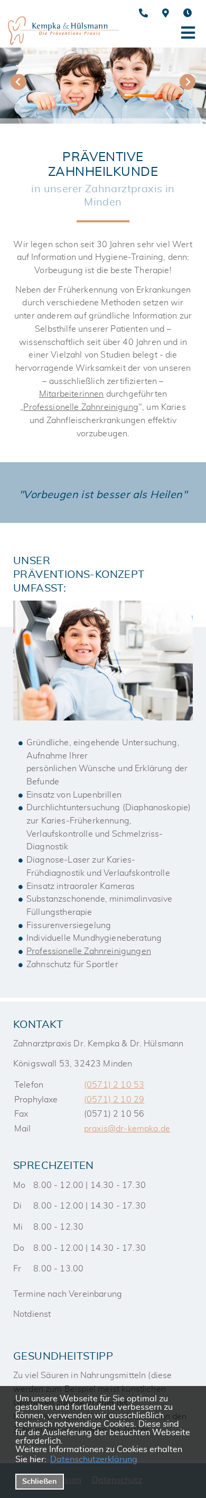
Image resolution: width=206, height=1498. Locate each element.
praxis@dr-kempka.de (127, 1129)
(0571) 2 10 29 (114, 1100)
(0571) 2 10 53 (114, 1085)
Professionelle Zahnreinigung (80, 407)
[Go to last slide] (18, 82)
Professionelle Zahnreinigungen (88, 951)
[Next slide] (187, 82)
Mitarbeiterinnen (71, 394)
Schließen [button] (39, 1481)
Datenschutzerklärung (93, 1459)
